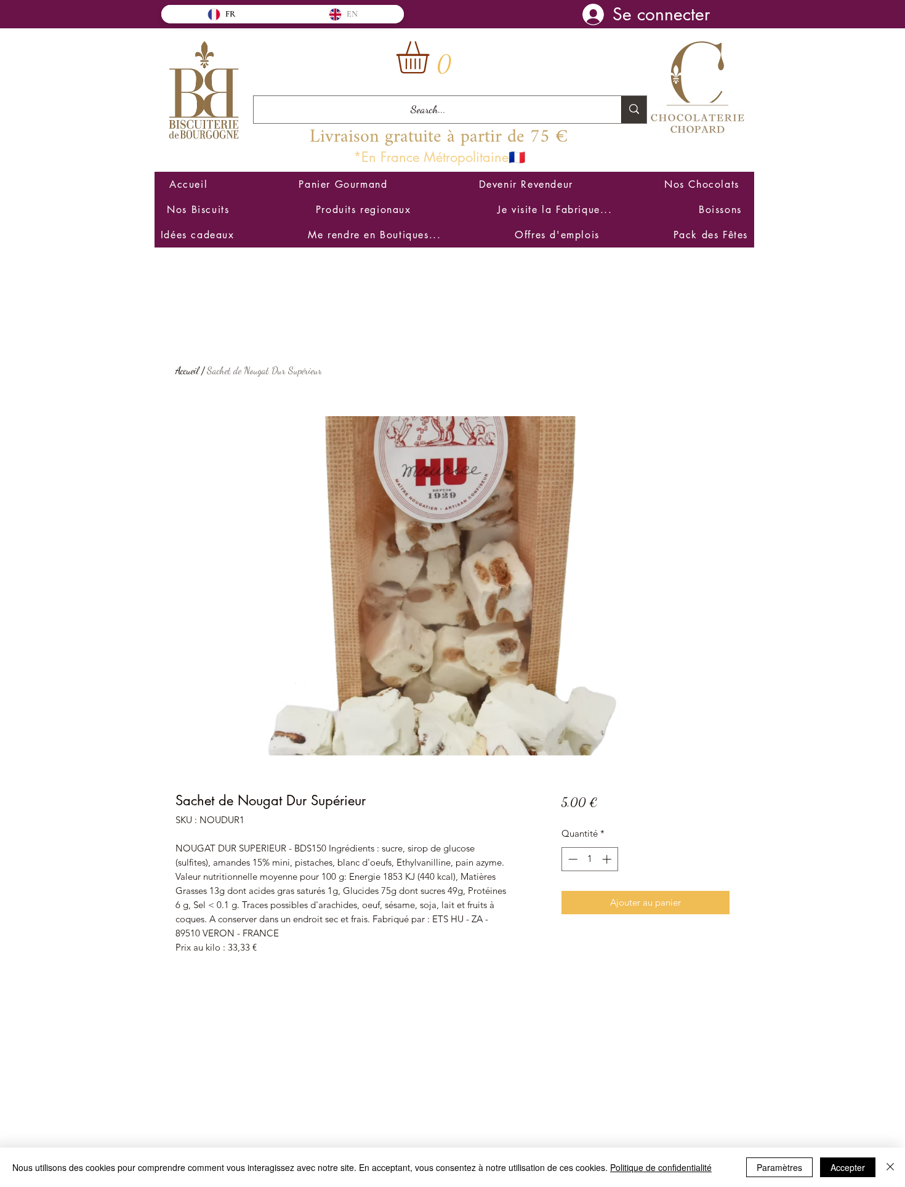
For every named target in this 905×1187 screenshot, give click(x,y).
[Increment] (608, 859)
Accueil (187, 370)
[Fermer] (890, 1167)
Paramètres (779, 1167)
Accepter (848, 1167)
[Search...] (633, 109)
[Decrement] (571, 859)
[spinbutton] (589, 859)
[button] (431, 57)
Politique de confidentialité (661, 1167)
